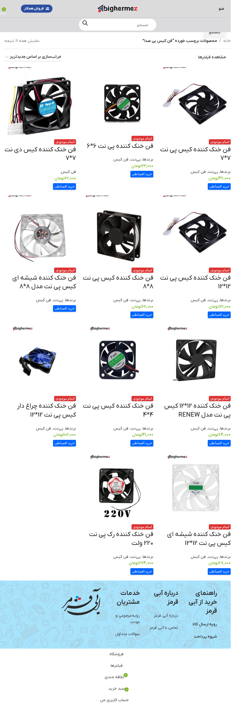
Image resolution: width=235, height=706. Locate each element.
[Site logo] (117, 8)
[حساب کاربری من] (12, 8)
